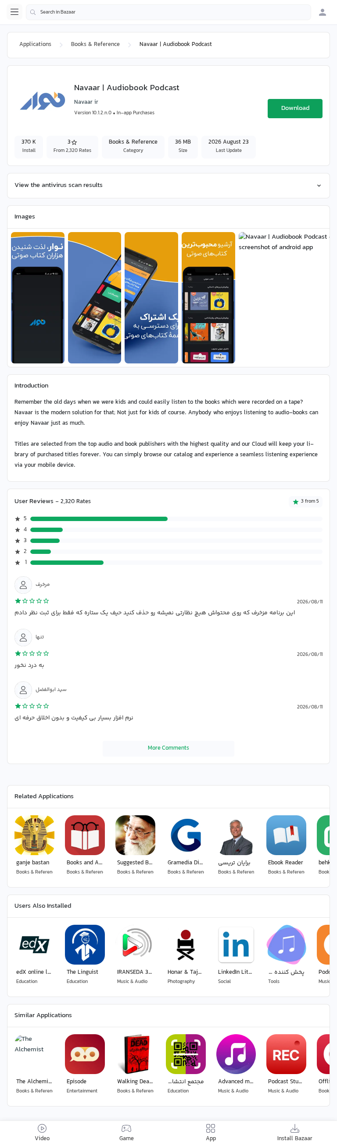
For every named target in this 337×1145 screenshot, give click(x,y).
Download (295, 108)
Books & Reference (95, 44)
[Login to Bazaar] (322, 12)
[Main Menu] (14, 12)
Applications (35, 44)
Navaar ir (86, 102)
